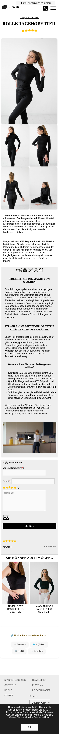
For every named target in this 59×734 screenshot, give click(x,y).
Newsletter (39, 680)
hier (22, 717)
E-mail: (7, 481)
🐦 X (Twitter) (39, 644)
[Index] (53, 8)
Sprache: (34, 696)
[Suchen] (45, 8)
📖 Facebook (20, 644)
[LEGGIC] (11, 7)
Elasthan (37, 685)
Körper (8, 695)
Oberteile (10, 685)
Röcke (8, 690)
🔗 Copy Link (37, 651)
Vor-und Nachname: (13, 468)
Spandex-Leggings (15, 680)
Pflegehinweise (41, 690)
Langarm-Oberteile (29, 17)
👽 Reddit (19, 651)
